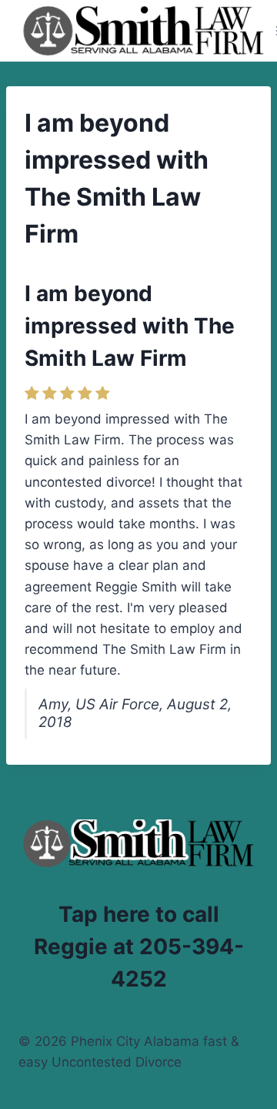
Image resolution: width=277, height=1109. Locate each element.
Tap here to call (138, 914)
